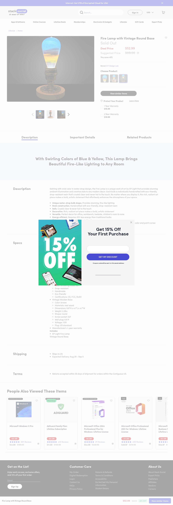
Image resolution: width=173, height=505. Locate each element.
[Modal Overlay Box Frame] (86, 253)
